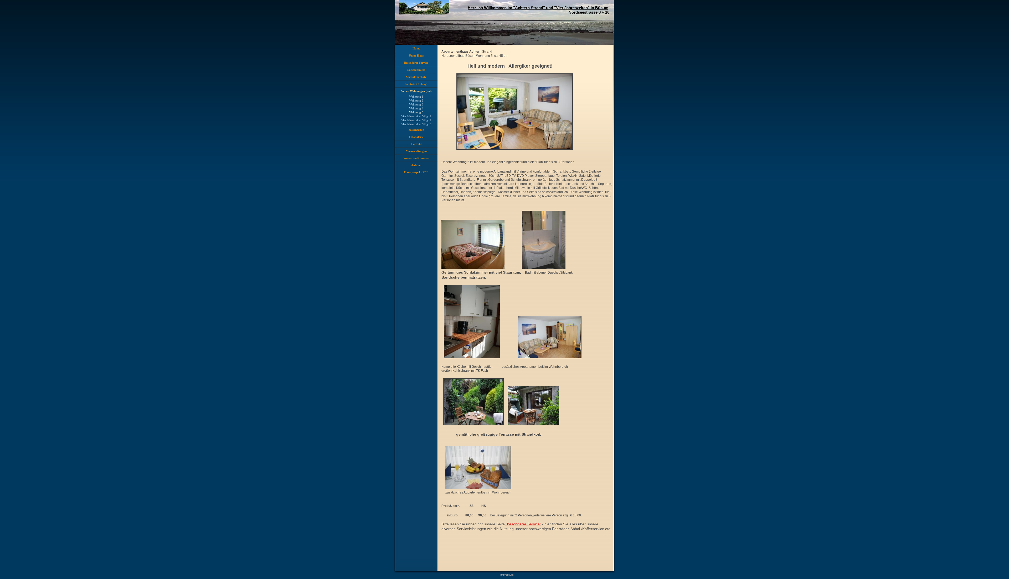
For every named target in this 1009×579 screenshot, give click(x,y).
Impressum (506, 574)
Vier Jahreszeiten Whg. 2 (416, 120)
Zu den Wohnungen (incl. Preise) (416, 92)
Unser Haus (416, 55)
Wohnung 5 (416, 112)
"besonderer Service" (523, 524)
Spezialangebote (416, 76)
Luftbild (416, 143)
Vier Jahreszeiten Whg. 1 (416, 116)
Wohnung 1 (416, 96)
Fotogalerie (416, 136)
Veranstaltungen (416, 151)
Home (416, 48)
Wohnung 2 (416, 100)
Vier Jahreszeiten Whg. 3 (416, 124)
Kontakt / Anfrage (416, 83)
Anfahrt (416, 165)
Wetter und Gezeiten (416, 158)
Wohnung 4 (416, 108)
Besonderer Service (416, 62)
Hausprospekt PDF (416, 172)
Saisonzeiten (416, 129)
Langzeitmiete (416, 69)
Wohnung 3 (416, 104)
